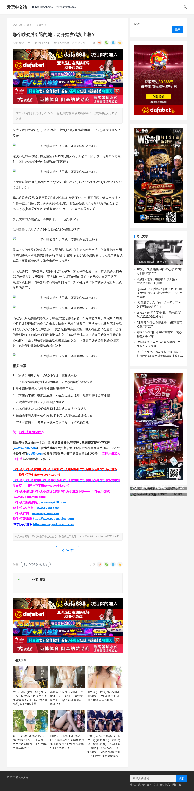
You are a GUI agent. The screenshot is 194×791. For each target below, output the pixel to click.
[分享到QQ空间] (120, 42)
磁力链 (141, 784)
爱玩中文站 (17, 7)
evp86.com (35, 453)
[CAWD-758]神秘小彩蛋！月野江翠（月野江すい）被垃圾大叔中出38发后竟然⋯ (159, 292)
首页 (29, 25)
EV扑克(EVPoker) (31, 432)
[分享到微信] (106, 42)
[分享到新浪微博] (99, 42)
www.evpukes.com (45, 513)
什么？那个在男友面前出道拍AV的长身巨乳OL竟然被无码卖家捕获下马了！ (160, 355)
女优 (155, 784)
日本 (149, 784)
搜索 (137, 23)
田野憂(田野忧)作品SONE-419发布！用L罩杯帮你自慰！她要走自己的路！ (104, 696)
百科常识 (41, 25)
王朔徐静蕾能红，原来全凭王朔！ (156, 262)
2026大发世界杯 (66, 7)
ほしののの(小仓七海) (35, 564)
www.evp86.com (25, 448)
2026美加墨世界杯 (42, 7)
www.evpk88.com (53, 502)
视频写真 (176, 784)
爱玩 (22, 42)
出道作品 (165, 784)
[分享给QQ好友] (113, 42)
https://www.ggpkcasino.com (53, 524)
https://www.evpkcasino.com (53, 518)
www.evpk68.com (49, 507)
